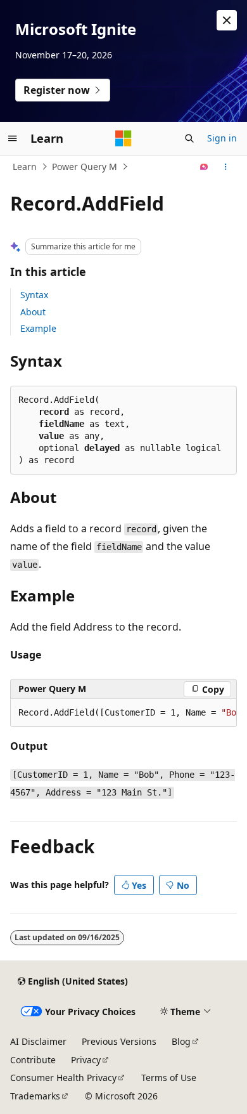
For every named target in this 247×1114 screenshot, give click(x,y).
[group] (123, 713)
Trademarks (35, 1096)
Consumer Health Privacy (63, 1077)
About (33, 312)
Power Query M (84, 167)
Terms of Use (168, 1077)
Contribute (33, 1060)
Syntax (34, 295)
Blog (181, 1041)
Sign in (222, 138)
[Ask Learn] (204, 167)
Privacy (86, 1060)
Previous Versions (119, 1041)
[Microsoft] (123, 138)
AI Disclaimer (38, 1041)
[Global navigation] (12, 138)
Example (38, 328)
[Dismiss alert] (227, 20)
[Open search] (189, 138)
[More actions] (226, 167)
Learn (25, 167)
